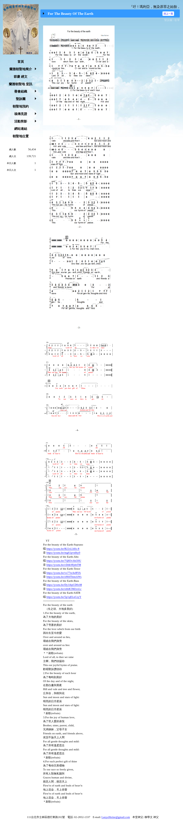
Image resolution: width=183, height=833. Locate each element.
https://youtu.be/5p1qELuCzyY (63, 596)
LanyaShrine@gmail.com (116, 817)
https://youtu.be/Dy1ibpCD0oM (64, 584)
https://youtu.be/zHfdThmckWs (63, 576)
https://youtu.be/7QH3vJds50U (63, 560)
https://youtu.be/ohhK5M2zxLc (63, 588)
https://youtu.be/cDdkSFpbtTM (63, 564)
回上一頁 (168, 13)
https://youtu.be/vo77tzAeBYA (63, 572)
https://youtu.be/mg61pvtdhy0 (63, 552)
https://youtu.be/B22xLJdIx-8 (62, 548)
